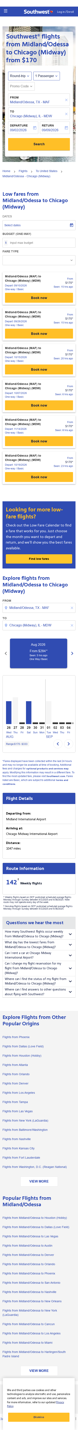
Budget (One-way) (16, 234)
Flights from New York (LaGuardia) (25, 1120)
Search (39, 144)
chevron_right (72, 653)
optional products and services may (47, 768)
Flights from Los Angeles (18, 1092)
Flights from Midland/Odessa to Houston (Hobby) (34, 1217)
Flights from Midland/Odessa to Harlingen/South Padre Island (34, 1354)
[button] (5, 11)
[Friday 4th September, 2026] (68, 723)
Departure (19, 125)
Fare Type (10, 251)
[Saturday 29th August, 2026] (28, 712)
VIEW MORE (39, 1181)
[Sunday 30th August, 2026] (35, 723)
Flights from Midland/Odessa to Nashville (29, 1292)
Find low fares (39, 558)
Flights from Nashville (16, 1139)
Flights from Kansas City (18, 1148)
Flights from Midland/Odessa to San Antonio (31, 1282)
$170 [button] (29, 60)
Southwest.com (55, 776)
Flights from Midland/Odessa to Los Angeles (31, 1333)
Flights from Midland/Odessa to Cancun (28, 1324)
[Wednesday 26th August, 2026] (8, 712)
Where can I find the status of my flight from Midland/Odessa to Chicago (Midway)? (35, 981)
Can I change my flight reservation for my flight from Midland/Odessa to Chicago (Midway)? (33, 968)
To (12, 111)
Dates (7, 216)
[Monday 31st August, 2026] (42, 723)
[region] (39, 1404)
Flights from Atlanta (15, 1065)
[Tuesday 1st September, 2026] (48, 712)
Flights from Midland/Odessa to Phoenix (28, 1273)
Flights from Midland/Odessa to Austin (27, 1245)
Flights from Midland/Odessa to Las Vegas (30, 1236)
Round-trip (18, 76)
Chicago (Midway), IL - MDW (31, 116)
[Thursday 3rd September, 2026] (62, 723)
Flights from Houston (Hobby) (21, 1055)
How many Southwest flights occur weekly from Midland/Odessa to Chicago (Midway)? (34, 934)
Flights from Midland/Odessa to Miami (27, 1342)
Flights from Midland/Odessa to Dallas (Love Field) (35, 1227)
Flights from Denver (15, 1083)
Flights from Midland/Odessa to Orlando (28, 1264)
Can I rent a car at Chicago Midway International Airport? (28, 955)
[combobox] (39, 607)
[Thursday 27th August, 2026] (15, 710)
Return (48, 125)
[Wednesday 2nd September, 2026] (55, 723)
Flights (23, 171)
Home (6, 171)
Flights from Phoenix (16, 1037)
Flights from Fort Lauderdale (21, 1157)
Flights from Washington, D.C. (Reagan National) (34, 1167)
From (14, 97)
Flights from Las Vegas (17, 1111)
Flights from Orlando (16, 1074)
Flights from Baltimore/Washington (25, 1129)
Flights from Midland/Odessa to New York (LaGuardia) (29, 1312)
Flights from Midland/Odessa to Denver (28, 1255)
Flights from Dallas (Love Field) (23, 1046)
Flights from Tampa (15, 1102)
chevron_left (5, 653)
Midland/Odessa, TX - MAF (30, 102)
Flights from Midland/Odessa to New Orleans (32, 1301)
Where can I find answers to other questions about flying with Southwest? (35, 992)
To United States (46, 171)
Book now (39, 298)
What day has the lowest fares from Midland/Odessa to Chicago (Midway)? (30, 944)
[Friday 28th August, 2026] (22, 723)
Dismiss (38, 1417)
